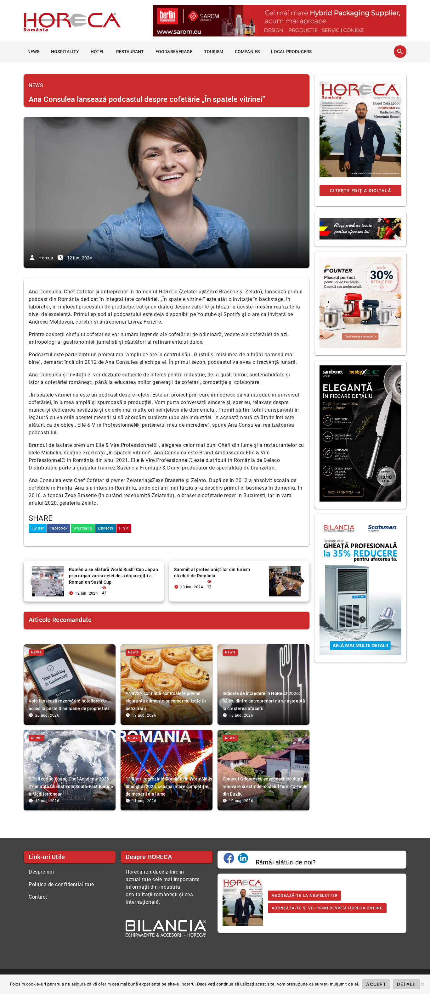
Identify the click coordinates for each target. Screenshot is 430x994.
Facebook (59, 528)
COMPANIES (247, 51)
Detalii (406, 984)
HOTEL (98, 51)
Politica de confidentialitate (61, 884)
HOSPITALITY (65, 51)
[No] (422, 984)
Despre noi (41, 872)
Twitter (37, 528)
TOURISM (213, 51)
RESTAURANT (130, 51)
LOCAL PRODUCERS (291, 51)
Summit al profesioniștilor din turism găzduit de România (212, 572)
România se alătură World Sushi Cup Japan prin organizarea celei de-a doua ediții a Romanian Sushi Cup (113, 576)
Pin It (124, 528)
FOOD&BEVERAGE (174, 51)
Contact (38, 897)
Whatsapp (82, 528)
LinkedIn (105, 528)
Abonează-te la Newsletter (304, 895)
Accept (376, 984)
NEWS (33, 51)
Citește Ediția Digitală (360, 190)
